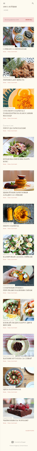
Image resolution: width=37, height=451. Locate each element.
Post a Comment (12, 51)
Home (6, 10)
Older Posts (30, 430)
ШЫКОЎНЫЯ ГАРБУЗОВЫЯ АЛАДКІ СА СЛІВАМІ (15, 193)
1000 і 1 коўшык (10, 7)
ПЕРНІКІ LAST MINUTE (13, 80)
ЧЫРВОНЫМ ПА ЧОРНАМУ (15, 420)
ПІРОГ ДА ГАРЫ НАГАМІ (14, 128)
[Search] (33, 3)
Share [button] (4, 51)
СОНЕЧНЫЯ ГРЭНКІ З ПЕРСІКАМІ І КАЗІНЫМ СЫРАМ (17, 289)
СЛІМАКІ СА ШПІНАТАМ (14, 49)
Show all (29, 19)
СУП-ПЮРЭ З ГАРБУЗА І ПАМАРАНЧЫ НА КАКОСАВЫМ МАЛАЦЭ (18, 113)
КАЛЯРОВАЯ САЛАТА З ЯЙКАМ (17, 257)
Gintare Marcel (24, 445)
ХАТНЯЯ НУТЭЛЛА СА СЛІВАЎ (17, 358)
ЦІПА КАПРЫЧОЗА (12, 389)
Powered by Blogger (20, 442)
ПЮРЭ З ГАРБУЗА (11, 226)
